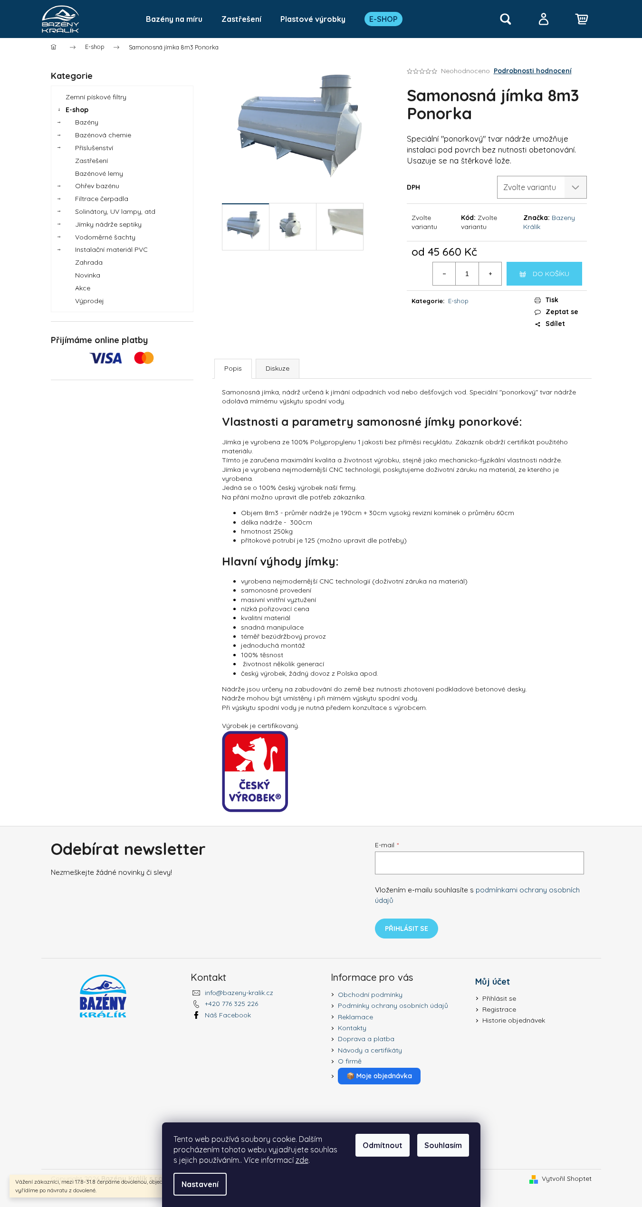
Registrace (499, 1009)
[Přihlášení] (544, 19)
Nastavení (200, 1184)
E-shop (77, 109)
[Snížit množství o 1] (444, 273)
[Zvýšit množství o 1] (490, 273)
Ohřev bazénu (97, 186)
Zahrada (89, 262)
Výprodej (89, 301)
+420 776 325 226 (231, 1003)
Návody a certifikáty (370, 1050)
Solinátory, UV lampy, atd (115, 211)
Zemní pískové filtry (96, 97)
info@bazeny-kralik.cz (239, 992)
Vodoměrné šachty (105, 237)
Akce (82, 288)
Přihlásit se (406, 928)
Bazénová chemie (103, 135)
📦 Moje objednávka (379, 1076)
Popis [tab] (233, 368)
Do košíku (551, 273)
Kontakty (352, 1028)
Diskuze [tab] (277, 368)
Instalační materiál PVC (111, 249)
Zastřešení (91, 160)
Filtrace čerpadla (101, 198)
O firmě (350, 1061)
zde (302, 1160)
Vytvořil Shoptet (567, 1178)
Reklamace (355, 1017)
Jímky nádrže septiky (108, 224)
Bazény (86, 122)
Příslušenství (94, 148)
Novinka (87, 275)
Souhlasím (443, 1145)
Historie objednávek (513, 1020)
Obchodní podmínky (370, 994)
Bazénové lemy (99, 173)
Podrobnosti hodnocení (533, 71)
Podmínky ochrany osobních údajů (393, 1005)
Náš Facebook (228, 1015)
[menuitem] (174, 19)
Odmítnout (382, 1145)
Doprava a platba (366, 1039)
